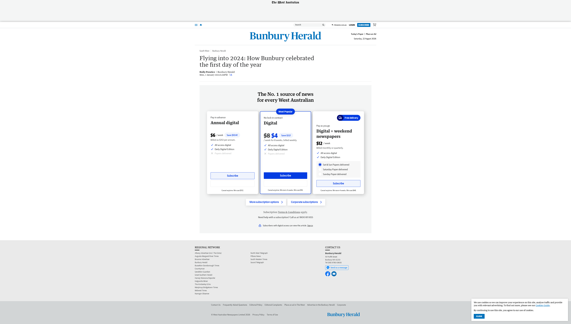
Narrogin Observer (202, 294)
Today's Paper (357, 34)
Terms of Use (272, 314)
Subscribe (363, 25)
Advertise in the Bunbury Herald (321, 305)
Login (352, 25)
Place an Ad (371, 34)
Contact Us (216, 305)
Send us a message (339, 267)
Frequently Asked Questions (235, 305)
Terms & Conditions (289, 212)
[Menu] (196, 25)
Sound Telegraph (257, 262)
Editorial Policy (256, 305)
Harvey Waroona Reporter (205, 278)
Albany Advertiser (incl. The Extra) (208, 253)
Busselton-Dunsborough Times (207, 265)
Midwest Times (201, 290)
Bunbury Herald (219, 51)
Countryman (200, 269)
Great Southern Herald (203, 275)
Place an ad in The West (294, 305)
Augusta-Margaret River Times (207, 256)
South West (204, 51)
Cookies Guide (543, 305)
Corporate (341, 305)
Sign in (310, 225)
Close (479, 316)
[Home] (201, 25)
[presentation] (320, 164)
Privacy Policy (258, 314)
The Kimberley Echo (203, 284)
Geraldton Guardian (202, 272)
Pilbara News (256, 256)
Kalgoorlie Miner (201, 281)
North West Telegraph (259, 253)
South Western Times (259, 259)
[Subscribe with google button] (285, 183)
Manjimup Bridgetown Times (206, 287)
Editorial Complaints (273, 305)
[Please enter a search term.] (323, 25)
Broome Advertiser (202, 259)
